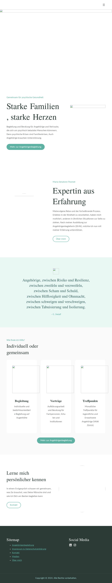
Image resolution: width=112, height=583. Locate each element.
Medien (15, 556)
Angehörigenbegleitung (23, 545)
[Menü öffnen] (103, 4)
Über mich (61, 239)
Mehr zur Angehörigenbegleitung (25, 147)
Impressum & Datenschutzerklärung (29, 549)
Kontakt (13, 505)
